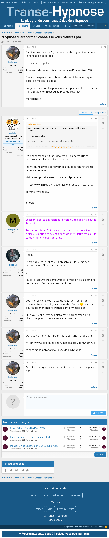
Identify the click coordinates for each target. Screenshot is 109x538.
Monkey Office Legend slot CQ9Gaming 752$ (34, 445)
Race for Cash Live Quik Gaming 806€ (30, 437)
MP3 (17, 2)
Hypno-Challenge (51, 2)
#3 (96, 215)
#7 (96, 362)
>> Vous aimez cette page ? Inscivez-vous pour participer (55, 533)
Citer (104, 104)
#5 (96, 296)
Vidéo (7, 2)
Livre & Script (31, 2)
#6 (96, 331)
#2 (96, 118)
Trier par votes (100, 112)
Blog (38, 26)
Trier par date (86, 112)
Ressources (53, 26)
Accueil (9, 26)
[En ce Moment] (105, 26)
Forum (33, 495)
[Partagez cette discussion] (101, 47)
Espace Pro (71, 2)
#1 (105, 47)
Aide (101, 527)
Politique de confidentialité (86, 527)
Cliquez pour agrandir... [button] (62, 147)
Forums (24, 26)
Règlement (68, 527)
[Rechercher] (99, 26)
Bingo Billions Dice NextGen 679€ (27, 428)
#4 (96, 250)
